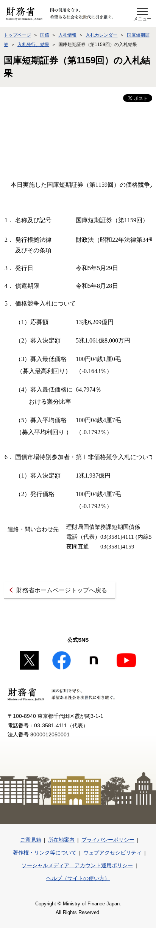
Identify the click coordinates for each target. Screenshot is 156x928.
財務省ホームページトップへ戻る (61, 590)
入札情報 (67, 35)
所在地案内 (61, 840)
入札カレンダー (101, 35)
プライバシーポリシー (107, 840)
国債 (44, 35)
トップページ (17, 35)
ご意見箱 (30, 840)
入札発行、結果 (33, 44)
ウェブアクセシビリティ (112, 853)
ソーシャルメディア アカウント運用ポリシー (77, 865)
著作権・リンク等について (44, 853)
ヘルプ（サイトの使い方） (78, 878)
